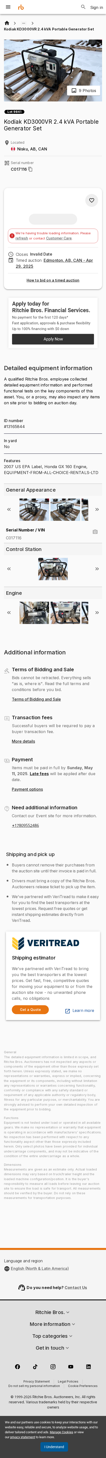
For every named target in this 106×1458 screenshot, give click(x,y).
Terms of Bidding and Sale (36, 699)
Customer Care (59, 238)
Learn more (83, 1010)
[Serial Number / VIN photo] (95, 532)
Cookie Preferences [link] (83, 1386)
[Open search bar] (83, 7)
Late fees (39, 773)
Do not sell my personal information (34, 1386)
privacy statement (22, 1437)
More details (23, 741)
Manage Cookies (61, 1432)
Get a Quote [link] (30, 1009)
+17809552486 (25, 826)
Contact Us (76, 1287)
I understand (54, 1447)
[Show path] (24, 23)
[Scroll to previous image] (9, 509)
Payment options (27, 789)
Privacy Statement (36, 1382)
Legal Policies (68, 1382)
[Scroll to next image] (97, 509)
